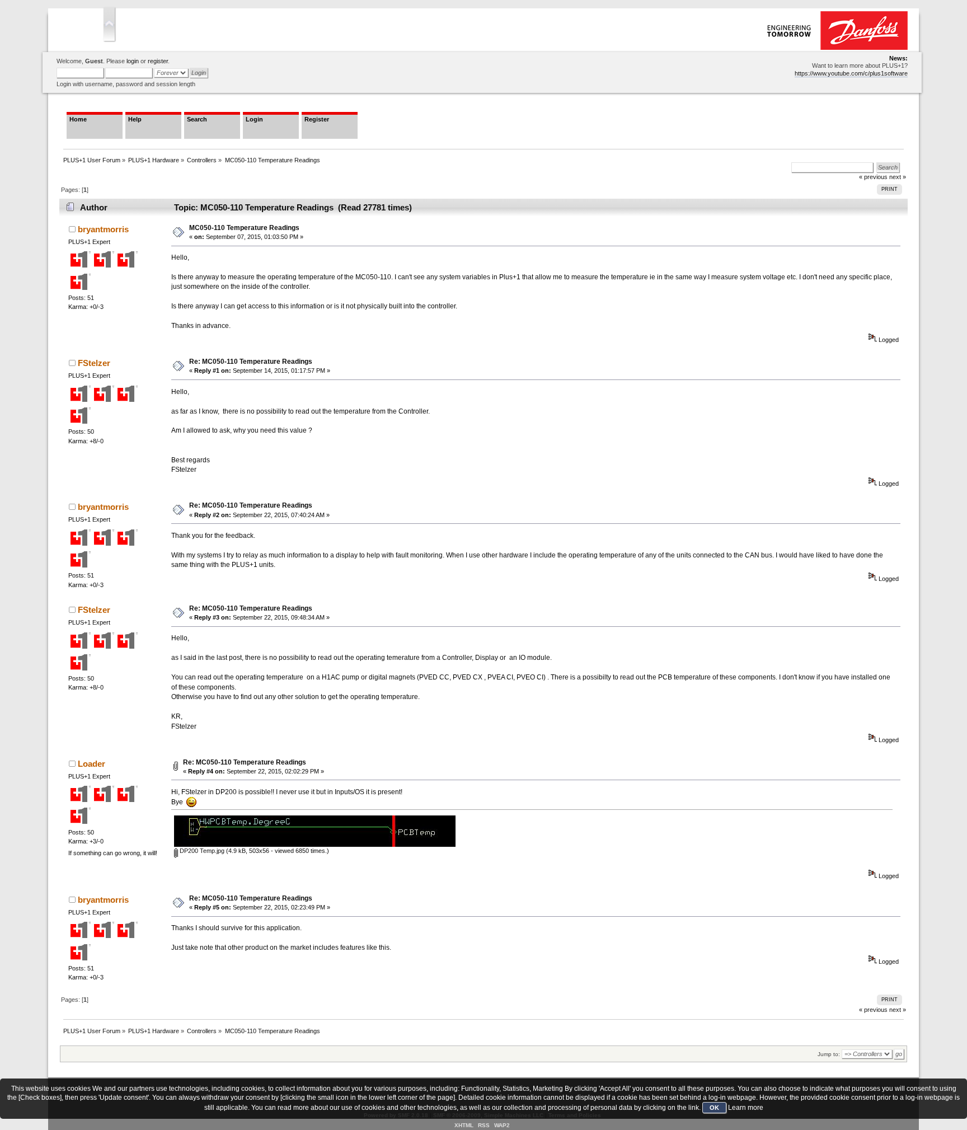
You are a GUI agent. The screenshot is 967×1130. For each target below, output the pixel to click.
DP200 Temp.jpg (201, 850)
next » (897, 1009)
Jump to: (829, 1054)
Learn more (745, 1108)
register (158, 61)
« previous (873, 1009)
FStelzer (94, 363)
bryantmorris (103, 229)
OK (714, 1107)
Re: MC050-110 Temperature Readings (250, 361)
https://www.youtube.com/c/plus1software (851, 73)
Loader (91, 763)
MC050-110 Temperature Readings (244, 228)
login (132, 61)
